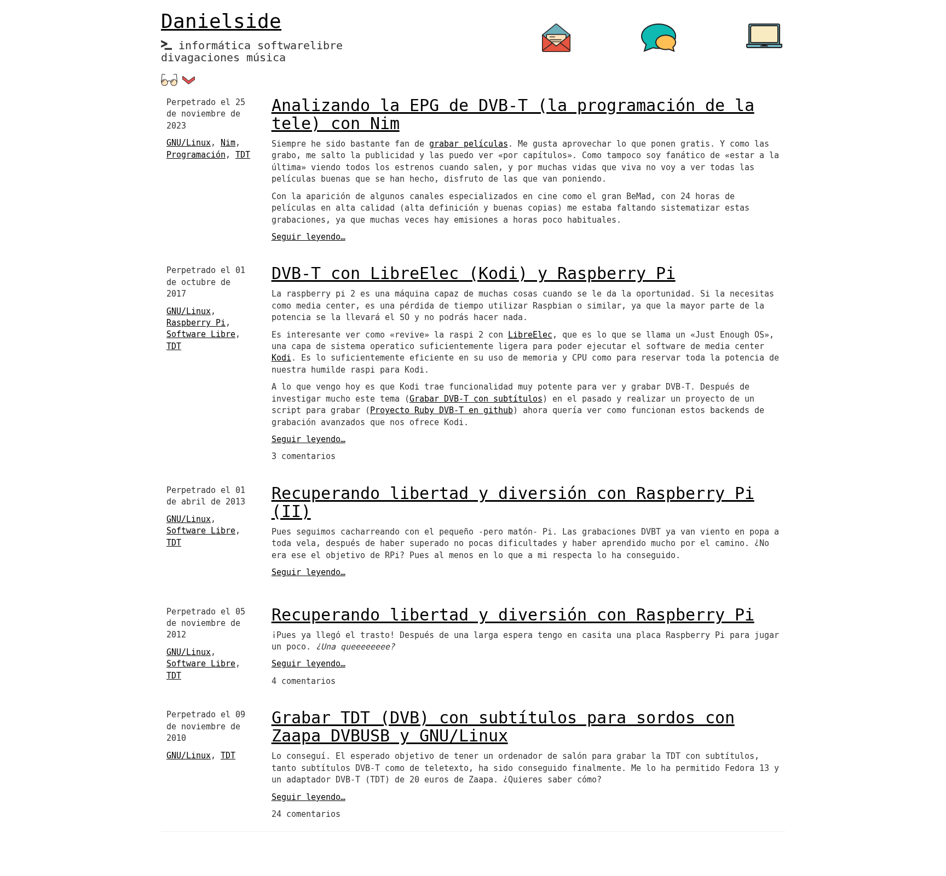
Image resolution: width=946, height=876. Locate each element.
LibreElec (530, 335)
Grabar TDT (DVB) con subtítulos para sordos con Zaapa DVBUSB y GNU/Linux (503, 727)
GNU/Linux (188, 143)
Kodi (281, 358)
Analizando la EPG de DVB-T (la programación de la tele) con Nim (513, 115)
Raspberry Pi (196, 323)
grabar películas (468, 144)
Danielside (221, 22)
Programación (196, 155)
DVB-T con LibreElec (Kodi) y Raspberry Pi (474, 274)
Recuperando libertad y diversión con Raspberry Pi (513, 615)
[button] (188, 80)
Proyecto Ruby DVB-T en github (441, 410)
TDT (242, 155)
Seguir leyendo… (308, 237)
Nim (228, 143)
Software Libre (200, 334)
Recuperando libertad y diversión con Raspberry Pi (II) (513, 503)
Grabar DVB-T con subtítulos (476, 399)
